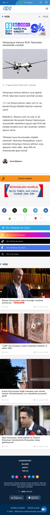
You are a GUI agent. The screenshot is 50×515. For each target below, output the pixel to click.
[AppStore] (33, 497)
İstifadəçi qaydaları (18, 508)
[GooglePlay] (16, 497)
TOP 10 (25, 471)
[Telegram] (29, 477)
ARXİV (25, 467)
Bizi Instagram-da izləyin (16, 235)
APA (5, 103)
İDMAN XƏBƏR (25, 179)
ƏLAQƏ (25, 464)
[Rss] (37, 477)
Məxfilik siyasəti (33, 508)
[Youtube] (25, 477)
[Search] (40, 2)
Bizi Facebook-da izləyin (16, 248)
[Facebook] (12, 477)
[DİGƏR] (46, 9)
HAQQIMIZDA (25, 460)
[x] (20, 477)
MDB (45, 16)
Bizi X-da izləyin (13, 254)
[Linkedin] (33, 477)
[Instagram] (16, 477)
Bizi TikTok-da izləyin (15, 241)
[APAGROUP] (25, 491)
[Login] (46, 2)
